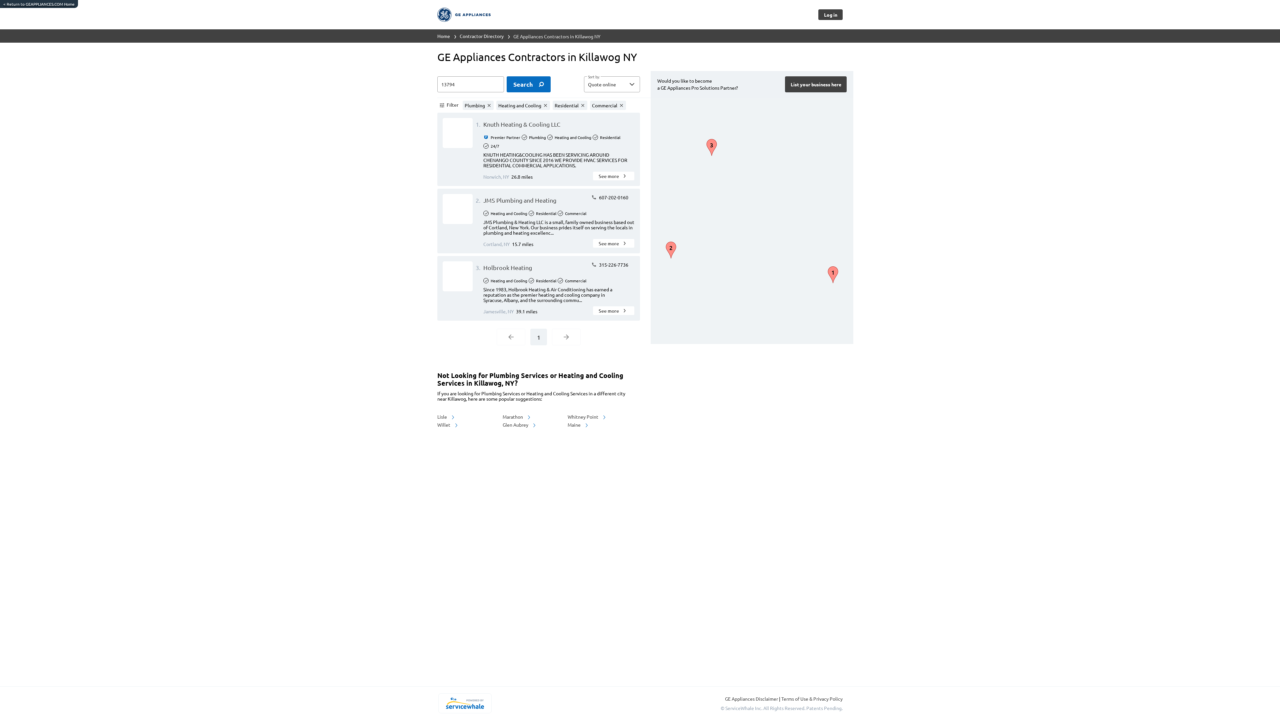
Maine (575, 425)
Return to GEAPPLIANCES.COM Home (39, 4)
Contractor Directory (482, 36)
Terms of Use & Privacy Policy (812, 699)
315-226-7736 (613, 265)
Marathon (513, 417)
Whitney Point (583, 417)
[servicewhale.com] (464, 703)
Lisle (442, 417)
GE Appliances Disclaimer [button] (752, 699)
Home (443, 36)
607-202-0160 (613, 197)
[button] (612, 84)
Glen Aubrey (516, 425)
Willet (444, 425)
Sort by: (594, 77)
